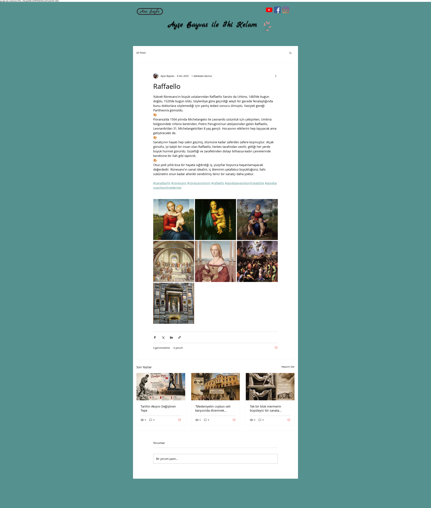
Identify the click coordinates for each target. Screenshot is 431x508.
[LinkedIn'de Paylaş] (171, 337)
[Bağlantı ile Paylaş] (179, 337)
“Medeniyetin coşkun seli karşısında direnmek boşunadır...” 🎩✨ (212, 408)
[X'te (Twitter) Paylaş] (163, 337)
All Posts (141, 52)
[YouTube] (269, 10)
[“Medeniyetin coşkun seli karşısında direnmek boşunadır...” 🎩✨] (215, 386)
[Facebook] (277, 10)
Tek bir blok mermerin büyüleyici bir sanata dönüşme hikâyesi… (265, 408)
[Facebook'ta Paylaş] (154, 337)
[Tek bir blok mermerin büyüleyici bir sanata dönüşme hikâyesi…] (270, 386)
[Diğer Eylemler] (276, 76)
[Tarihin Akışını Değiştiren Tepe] (161, 386)
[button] (290, 52)
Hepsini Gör (288, 366)
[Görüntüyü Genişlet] (173, 219)
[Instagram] (285, 10)
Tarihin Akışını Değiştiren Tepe (158, 408)
